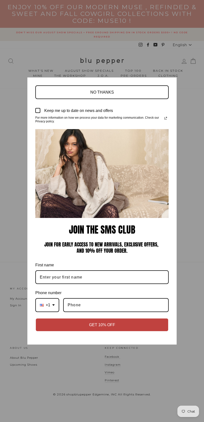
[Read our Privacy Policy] (166, 118)
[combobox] (47, 305)
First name (44, 265)
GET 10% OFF (102, 325)
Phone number (48, 293)
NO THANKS (102, 92)
